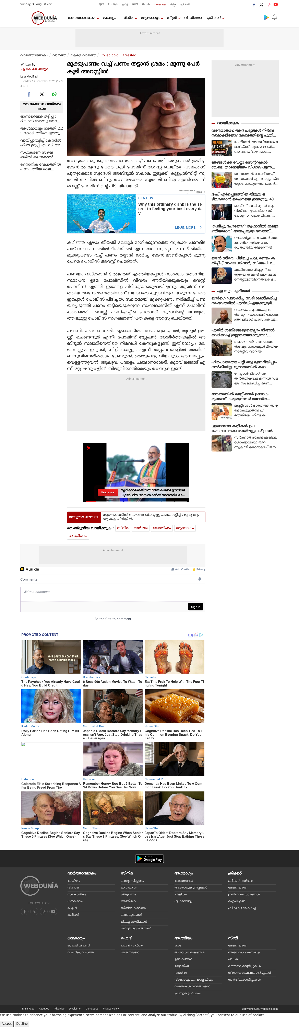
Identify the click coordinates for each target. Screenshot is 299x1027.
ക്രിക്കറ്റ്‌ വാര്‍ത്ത (240, 881)
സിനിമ (127, 18)
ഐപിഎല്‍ (236, 901)
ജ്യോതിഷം (162, 528)
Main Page (28, 1008)
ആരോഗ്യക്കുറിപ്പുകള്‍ (191, 888)
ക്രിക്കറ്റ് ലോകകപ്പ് (242, 908)
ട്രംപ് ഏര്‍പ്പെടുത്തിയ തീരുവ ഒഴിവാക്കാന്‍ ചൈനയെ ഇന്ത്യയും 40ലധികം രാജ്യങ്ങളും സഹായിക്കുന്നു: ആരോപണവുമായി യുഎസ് (244, 197)
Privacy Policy (111, 1008)
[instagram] (268, 4)
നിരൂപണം (128, 895)
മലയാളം (160, 4)
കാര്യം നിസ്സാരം (132, 881)
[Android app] (149, 858)
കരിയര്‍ (73, 915)
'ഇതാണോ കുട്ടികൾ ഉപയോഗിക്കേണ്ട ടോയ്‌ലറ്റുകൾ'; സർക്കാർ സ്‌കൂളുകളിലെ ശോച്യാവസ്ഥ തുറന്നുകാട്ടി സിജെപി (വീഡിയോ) (243, 429)
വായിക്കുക (228, 123)
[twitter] (261, 4)
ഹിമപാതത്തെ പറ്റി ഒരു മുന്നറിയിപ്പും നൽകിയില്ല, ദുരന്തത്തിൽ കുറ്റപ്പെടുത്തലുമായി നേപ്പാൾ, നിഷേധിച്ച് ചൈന (244, 365)
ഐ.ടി (72, 908)
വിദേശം (74, 888)
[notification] (275, 17)
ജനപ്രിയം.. (78, 536)
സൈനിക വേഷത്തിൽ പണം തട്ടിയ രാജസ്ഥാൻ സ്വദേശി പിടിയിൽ (40, 166)
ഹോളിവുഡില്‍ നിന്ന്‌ (136, 929)
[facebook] (254, 4)
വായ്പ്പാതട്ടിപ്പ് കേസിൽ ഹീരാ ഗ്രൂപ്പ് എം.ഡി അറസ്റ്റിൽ (41, 142)
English (113, 4)
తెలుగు (146, 4)
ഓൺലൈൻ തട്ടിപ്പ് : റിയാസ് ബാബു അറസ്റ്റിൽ (38, 118)
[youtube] (276, 4)
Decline (22, 1024)
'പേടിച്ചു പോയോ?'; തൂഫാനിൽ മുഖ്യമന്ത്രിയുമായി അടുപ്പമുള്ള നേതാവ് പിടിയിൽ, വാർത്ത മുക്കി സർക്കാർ (245, 229)
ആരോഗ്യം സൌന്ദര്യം (244, 953)
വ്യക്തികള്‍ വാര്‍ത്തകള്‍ (192, 987)
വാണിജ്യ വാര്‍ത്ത (81, 953)
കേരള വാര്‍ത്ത (83, 55)
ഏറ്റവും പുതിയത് (233, 291)
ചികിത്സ (181, 895)
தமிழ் (125, 4)
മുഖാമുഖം (129, 888)
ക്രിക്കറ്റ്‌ (214, 18)
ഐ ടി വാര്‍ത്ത (132, 946)
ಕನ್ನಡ (173, 4)
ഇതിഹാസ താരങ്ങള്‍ (244, 895)
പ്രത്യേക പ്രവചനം (188, 993)
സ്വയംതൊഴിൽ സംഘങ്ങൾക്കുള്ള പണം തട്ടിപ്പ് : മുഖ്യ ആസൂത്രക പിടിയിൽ (151, 517)
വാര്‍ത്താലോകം (81, 18)
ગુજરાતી (185, 4)
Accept (7, 1024)
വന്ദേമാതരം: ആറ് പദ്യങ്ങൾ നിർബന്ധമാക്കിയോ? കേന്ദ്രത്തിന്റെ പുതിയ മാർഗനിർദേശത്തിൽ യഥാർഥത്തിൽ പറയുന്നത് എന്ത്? (244, 133)
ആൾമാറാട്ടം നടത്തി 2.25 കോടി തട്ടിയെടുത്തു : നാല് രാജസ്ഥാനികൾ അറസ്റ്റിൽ (41, 130)
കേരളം (109, 18)
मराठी (135, 4)
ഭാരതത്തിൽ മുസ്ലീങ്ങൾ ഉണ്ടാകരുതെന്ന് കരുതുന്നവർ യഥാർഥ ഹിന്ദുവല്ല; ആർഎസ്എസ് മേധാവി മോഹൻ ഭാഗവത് (242, 397)
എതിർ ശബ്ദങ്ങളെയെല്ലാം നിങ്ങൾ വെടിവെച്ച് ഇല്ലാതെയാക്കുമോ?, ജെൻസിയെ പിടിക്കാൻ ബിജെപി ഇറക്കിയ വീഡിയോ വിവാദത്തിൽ (244, 333)
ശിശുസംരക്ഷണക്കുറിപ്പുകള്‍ (250, 973)
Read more (107, 492)
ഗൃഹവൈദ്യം (184, 901)
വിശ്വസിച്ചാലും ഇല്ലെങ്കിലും (194, 980)
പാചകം (234, 959)
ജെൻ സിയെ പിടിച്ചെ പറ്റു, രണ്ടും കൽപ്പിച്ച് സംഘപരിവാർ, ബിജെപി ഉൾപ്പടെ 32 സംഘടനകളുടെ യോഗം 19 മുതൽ (244, 261)
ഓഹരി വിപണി (79, 946)
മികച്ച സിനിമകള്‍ (134, 922)
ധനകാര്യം (75, 901)
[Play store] (266, 17)
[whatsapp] (54, 94)
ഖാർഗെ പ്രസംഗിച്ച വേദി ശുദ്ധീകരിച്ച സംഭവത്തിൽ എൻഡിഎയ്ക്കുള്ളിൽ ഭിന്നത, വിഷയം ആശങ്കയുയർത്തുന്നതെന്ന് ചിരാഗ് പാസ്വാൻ (245, 301)
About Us (44, 1008)
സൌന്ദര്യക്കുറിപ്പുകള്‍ (244, 966)
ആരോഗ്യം (150, 18)
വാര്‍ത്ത (59, 55)
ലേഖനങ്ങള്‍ (184, 881)
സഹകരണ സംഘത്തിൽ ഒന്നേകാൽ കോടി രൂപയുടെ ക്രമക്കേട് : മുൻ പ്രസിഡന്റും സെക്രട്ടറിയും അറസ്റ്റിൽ (41, 154)
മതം (178, 946)
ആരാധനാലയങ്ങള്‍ (190, 953)
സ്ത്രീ (172, 18)
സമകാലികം (77, 895)
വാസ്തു (181, 973)
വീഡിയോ (193, 18)
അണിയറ (128, 901)
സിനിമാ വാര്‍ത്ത (133, 908)
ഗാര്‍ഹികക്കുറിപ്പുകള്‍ (244, 980)
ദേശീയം (74, 881)
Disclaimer (75, 1008)
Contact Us (92, 1008)
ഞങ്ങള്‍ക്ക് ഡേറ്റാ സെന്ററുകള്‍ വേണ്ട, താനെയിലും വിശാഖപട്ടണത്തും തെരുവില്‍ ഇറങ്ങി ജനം (242, 165)
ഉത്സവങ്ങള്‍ (183, 959)
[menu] (24, 18)
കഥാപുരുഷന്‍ (131, 915)
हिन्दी (101, 4)
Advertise (59, 1008)
